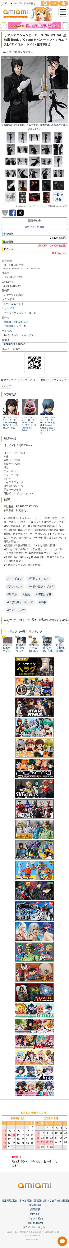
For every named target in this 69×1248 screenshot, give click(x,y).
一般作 (41, 379)
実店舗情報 (35, 1205)
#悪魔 (26, 594)
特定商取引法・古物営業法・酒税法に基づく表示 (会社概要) (35, 1200)
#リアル (12, 594)
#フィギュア (14, 578)
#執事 (42, 602)
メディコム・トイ (14, 303)
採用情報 (35, 1209)
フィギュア (26, 379)
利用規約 (35, 1213)
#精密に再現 (43, 594)
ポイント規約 (35, 1218)
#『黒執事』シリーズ (20, 602)
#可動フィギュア (38, 578)
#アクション (14, 586)
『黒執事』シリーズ (15, 326)
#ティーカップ (16, 610)
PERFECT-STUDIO (14, 344)
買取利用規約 (35, 1222)
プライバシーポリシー (35, 1227)
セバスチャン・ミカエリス (19, 335)
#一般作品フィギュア (41, 586)
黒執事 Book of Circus (16, 322)
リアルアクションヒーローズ (20, 313)
